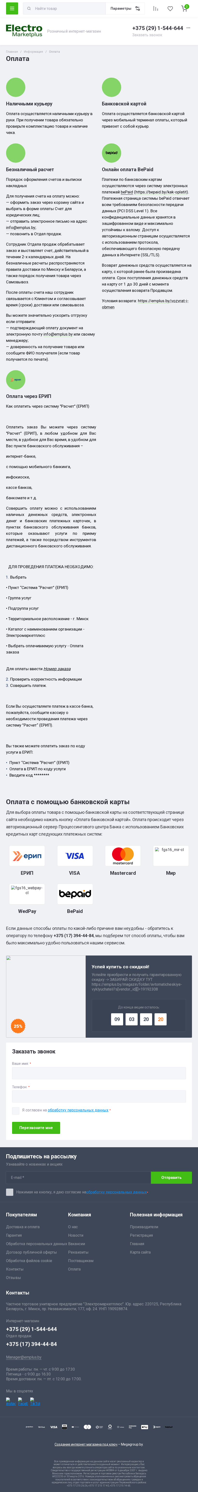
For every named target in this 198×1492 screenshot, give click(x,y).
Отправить (171, 1177)
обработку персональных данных (78, 1110)
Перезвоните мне (36, 1127)
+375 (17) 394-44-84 (31, 1344)
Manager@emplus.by (24, 1357)
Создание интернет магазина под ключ (86, 1444)
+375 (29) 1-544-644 (157, 28)
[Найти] (29, 8)
